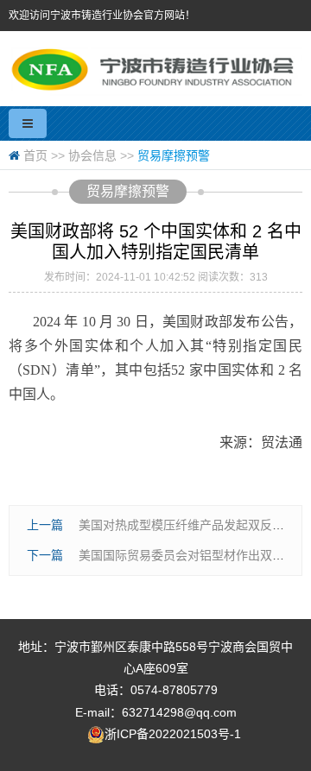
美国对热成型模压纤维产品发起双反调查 (187, 525)
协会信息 (92, 155)
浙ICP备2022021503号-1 (173, 734)
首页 (35, 155)
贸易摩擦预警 (173, 155)
